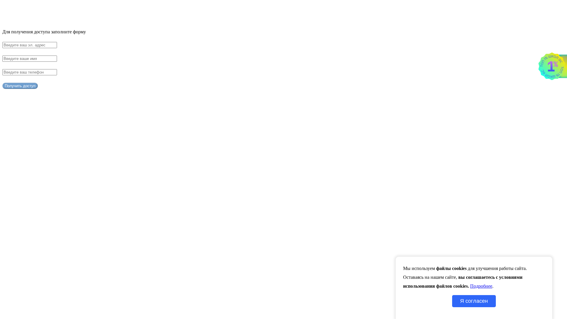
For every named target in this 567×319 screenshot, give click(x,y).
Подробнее (481, 286)
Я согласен (474, 301)
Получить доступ (20, 86)
